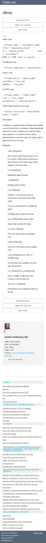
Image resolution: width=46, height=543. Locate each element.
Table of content (23, 25)
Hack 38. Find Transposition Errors (17, 428)
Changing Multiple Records (14, 411)
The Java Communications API (15, 392)
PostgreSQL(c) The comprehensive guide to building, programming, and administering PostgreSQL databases (21, 448)
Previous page (23, 20)
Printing (6, 421)
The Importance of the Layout (15, 418)
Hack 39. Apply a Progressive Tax (17, 431)
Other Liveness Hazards (13, 525)
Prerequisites (8, 463)
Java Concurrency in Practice (16, 511)
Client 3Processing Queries (14, 457)
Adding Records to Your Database (17, 408)
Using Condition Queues (13, 528)
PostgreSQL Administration (14, 467)
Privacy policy (38, 533)
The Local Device (10, 402)
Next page (23, 30)
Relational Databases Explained (16, 414)
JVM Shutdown (9, 519)
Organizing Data (9, 434)
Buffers (6, 389)
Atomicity (7, 516)
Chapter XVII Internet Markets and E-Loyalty (21, 509)
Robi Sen (8, 355)
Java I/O (6, 382)
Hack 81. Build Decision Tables (16, 443)
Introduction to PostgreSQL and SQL (18, 454)
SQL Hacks (7, 423)
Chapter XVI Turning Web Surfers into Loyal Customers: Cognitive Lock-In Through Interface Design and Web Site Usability (23, 503)
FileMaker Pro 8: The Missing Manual (18, 404)
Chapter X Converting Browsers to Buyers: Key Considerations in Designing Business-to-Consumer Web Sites (23, 494)
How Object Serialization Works (16, 386)
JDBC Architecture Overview (15, 460)
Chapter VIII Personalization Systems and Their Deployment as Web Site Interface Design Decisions (23, 484)
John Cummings (18, 353)
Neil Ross (30, 353)
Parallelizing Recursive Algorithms (17, 522)
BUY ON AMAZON (15, 359)
